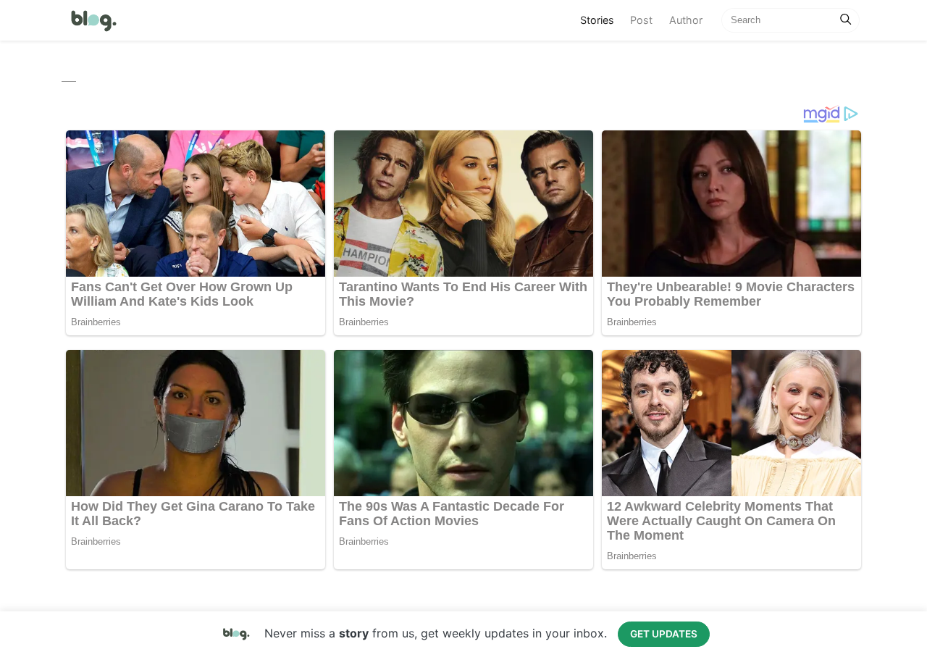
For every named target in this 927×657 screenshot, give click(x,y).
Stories (601, 19)
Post (641, 20)
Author (685, 20)
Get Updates (663, 634)
